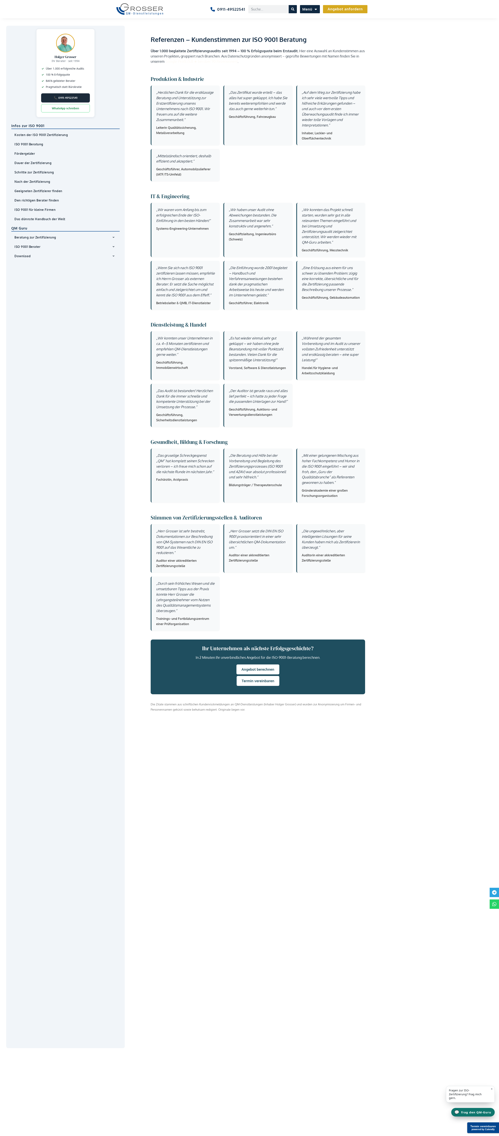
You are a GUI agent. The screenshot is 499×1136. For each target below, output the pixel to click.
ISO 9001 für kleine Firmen (35, 210)
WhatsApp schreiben (65, 108)
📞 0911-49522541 (65, 98)
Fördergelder (24, 153)
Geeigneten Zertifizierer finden (38, 191)
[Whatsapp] (494, 904)
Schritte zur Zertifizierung (34, 172)
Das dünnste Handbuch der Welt (39, 219)
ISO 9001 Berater (27, 247)
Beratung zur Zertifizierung (35, 237)
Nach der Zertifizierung (32, 182)
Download (22, 256)
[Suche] (293, 9)
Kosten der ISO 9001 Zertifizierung (41, 135)
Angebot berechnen (258, 669)
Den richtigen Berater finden (36, 200)
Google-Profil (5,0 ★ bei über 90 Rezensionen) (201, 61)
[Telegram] (494, 892)
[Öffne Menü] (315, 9)
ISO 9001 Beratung (28, 144)
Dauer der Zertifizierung (32, 163)
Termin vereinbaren (258, 681)
